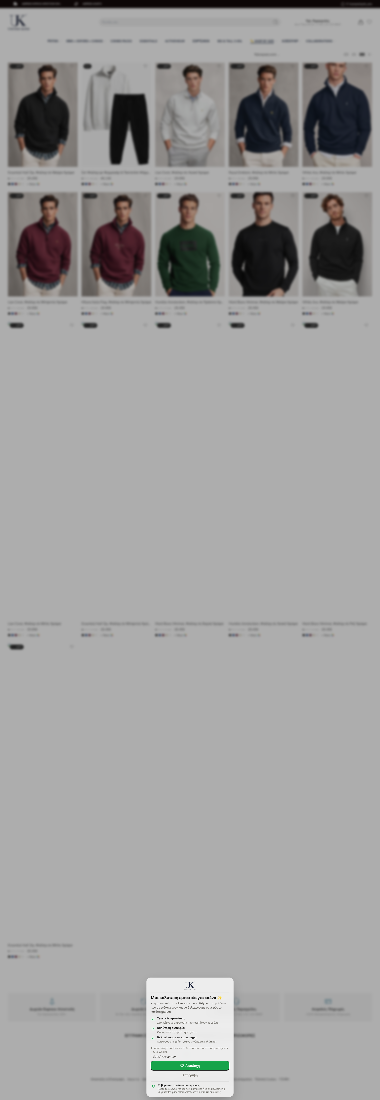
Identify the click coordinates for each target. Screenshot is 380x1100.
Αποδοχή (192, 1065)
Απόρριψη (190, 1075)
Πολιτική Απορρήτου (163, 1056)
